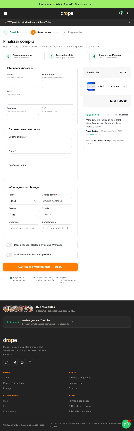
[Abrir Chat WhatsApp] (126, 424)
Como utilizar (75, 383)
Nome (10, 74)
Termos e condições (79, 401)
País (17, 195)
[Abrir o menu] (5, 13)
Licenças (7, 388)
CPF (44, 108)
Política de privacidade (80, 411)
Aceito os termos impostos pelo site (32, 254)
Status (6, 377)
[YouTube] (30, 362)
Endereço (14, 222)
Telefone (12, 108)
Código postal (55, 195)
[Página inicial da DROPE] (67, 13)
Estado (12, 208)
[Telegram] (14, 362)
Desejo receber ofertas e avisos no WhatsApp (38, 245)
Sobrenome (48, 74)
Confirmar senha (23, 165)
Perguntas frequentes (80, 377)
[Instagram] (22, 362)
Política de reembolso (80, 406)
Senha (18, 151)
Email (10, 91)
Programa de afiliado (13, 383)
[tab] (87, 134)
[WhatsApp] (6, 362)
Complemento (49, 222)
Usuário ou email (23, 137)
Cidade (45, 208)
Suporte (73, 388)
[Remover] (124, 86)
